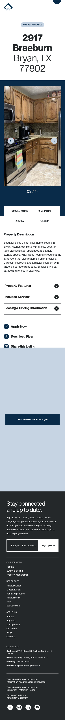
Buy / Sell (11, 620)
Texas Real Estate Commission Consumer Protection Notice (22, 688)
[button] (11, 141)
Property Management (17, 574)
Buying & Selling (14, 570)
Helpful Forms (13, 597)
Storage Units (13, 605)
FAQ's (9, 632)
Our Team (11, 628)
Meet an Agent (13, 589)
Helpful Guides (13, 585)
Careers (10, 636)
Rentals (10, 566)
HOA (8, 601)
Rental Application (15, 593)
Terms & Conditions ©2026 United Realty (17, 696)
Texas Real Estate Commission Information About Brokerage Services (25, 680)
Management (13, 624)
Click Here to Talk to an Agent (33, 419)
